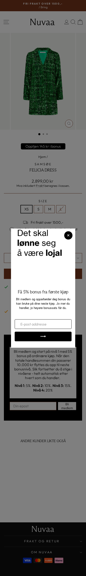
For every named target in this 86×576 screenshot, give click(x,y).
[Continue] (43, 336)
